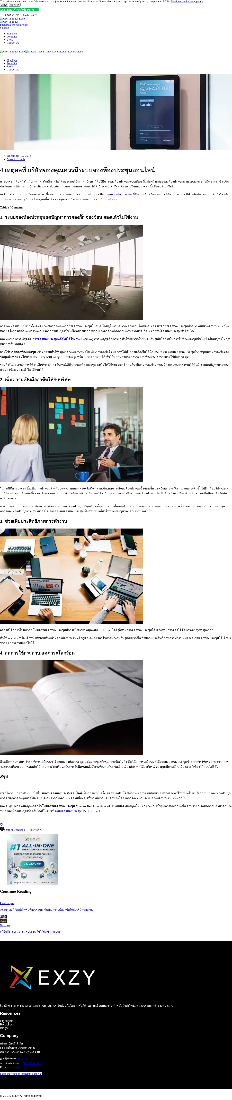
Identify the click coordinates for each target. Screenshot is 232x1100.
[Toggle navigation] (1, 55)
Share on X (36, 829)
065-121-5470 (32, 1063)
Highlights (6, 1021)
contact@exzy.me (18, 1067)
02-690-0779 (26, 1059)
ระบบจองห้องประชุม (118, 194)
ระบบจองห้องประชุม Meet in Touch (78, 811)
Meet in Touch (16, 159)
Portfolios (6, 1024)
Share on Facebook (14, 829)
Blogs (4, 1028)
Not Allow (14, 5)
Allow (4, 5)
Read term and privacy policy (187, 1)
